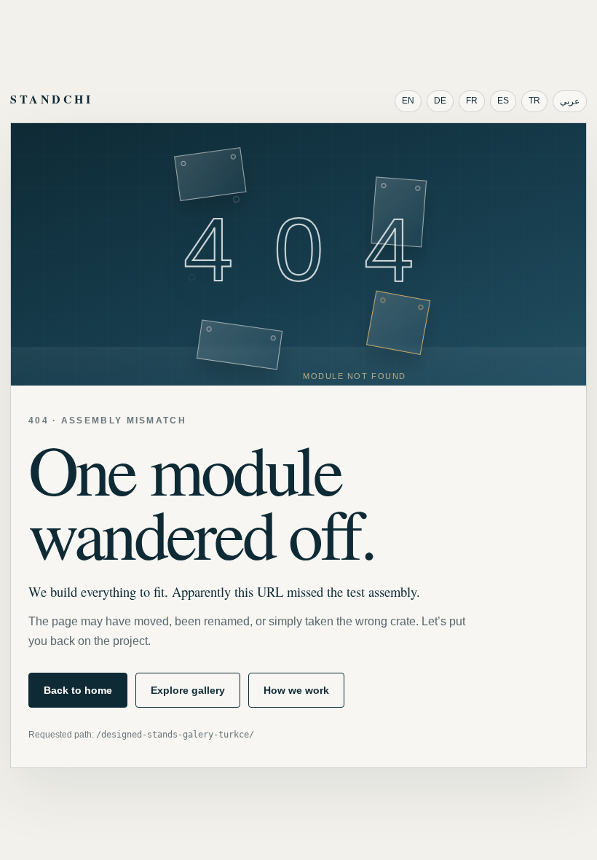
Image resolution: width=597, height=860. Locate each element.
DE (440, 100)
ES (503, 100)
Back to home (78, 690)
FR (472, 100)
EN (408, 100)
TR (534, 100)
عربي (570, 101)
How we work (296, 690)
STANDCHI (51, 98)
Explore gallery (188, 690)
